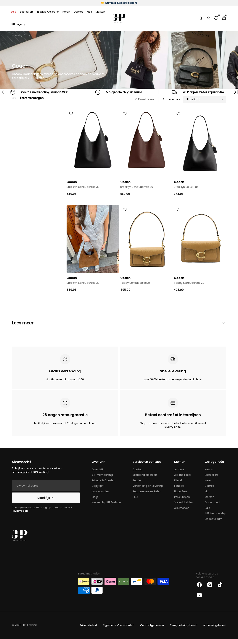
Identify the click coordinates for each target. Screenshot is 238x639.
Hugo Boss (180, 491)
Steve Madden (183, 502)
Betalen (137, 480)
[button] (200, 18)
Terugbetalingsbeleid (183, 625)
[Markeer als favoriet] (71, 113)
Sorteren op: (171, 99)
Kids (207, 491)
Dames (209, 486)
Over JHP (97, 469)
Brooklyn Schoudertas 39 (83, 187)
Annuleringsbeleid (214, 625)
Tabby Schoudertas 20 (189, 283)
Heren (208, 480)
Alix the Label (182, 475)
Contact (138, 469)
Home (16, 35)
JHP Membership (102, 475)
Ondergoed (212, 502)
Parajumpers (182, 497)
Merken (209, 497)
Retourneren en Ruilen (147, 491)
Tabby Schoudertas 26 (135, 283)
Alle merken (181, 508)
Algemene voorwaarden (118, 625)
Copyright (98, 486)
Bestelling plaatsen (145, 475)
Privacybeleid (20, 511)
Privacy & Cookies (103, 480)
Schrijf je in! (45, 498)
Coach (28, 35)
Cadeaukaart (213, 519)
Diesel (178, 480)
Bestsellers (211, 475)
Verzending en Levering (148, 486)
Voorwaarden (100, 491)
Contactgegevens (152, 625)
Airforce (179, 469)
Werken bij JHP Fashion (106, 502)
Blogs (95, 497)
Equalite (179, 486)
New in (209, 469)
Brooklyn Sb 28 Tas (186, 187)
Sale (207, 508)
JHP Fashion (29, 625)
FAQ (135, 497)
